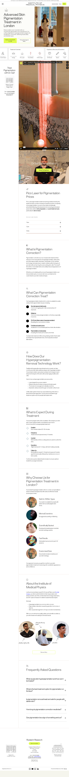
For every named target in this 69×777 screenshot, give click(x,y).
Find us (60, 3)
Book (64, 3)
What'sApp (9, 94)
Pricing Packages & (24, 41)
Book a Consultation (34, 743)
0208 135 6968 (11, 91)
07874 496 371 (37, 756)
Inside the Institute (55, 3)
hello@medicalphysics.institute (34, 757)
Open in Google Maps (34, 752)
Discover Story (44, 652)
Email (12, 93)
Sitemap (65, 768)
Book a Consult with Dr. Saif (10, 40)
